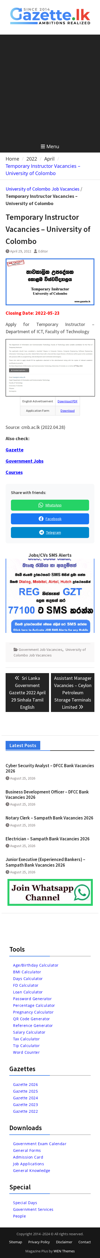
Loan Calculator (28, 991)
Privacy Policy (39, 1242)
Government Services (33, 1209)
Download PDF (68, 401)
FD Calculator (26, 985)
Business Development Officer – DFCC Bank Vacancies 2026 (47, 794)
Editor (43, 251)
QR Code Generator (31, 1018)
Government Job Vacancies (40, 649)
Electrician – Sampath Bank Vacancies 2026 (48, 839)
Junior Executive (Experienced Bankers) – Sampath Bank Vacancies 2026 (45, 862)
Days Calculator (28, 978)
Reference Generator (33, 1025)
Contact (84, 1242)
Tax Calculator (26, 1038)
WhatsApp (53, 505)
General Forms (27, 1150)
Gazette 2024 (25, 1097)
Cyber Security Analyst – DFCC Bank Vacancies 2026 (50, 768)
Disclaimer (64, 1242)
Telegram (53, 532)
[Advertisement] (50, 87)
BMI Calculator (27, 971)
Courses (14, 472)
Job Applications (28, 1163)
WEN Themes (64, 1251)
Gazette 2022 (25, 1111)
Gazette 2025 (25, 1091)
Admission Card (28, 1157)
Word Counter (26, 1052)
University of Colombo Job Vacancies (42, 189)
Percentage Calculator (34, 1005)
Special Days (25, 1202)
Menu (52, 146)
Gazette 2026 (25, 1084)
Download (68, 411)
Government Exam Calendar (39, 1143)
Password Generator (32, 998)
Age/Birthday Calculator (36, 965)
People (19, 1216)
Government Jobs (24, 461)
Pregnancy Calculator (33, 1012)
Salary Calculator (29, 1032)
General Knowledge (31, 1170)
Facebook (54, 518)
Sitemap (15, 1242)
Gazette (14, 450)
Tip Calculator (26, 1045)
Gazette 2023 (25, 1104)
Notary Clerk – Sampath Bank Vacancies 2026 (49, 818)
